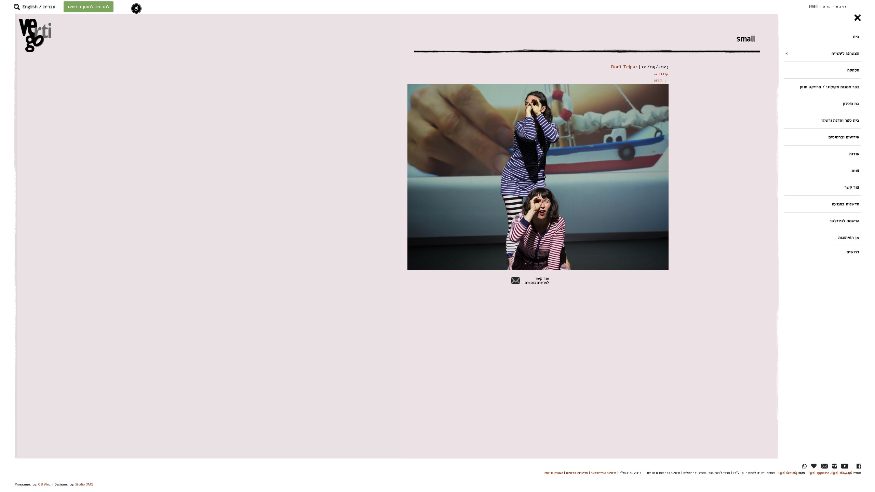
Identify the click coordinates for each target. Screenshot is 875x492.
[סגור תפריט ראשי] (822, 18)
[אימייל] (824, 466)
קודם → (661, 73)
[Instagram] (834, 466)
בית (856, 36)
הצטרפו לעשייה (845, 53)
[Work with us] (814, 466)
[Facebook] (859, 466)
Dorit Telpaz (624, 67)
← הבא (661, 80)
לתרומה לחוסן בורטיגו (88, 6)
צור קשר (852, 187)
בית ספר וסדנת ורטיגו (840, 120)
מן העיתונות (848, 237)
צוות (855, 170)
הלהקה (853, 70)
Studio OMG (84, 484)
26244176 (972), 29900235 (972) (830, 472)
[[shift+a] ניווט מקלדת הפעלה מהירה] (136, 8)
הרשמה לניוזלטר (844, 220)
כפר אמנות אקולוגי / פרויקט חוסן (829, 87)
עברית (49, 6)
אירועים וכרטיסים (844, 137)
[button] (17, 7)
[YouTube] (844, 466)
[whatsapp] (804, 466)
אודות (854, 153)
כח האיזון (851, 103)
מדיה (827, 6)
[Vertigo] (35, 35)
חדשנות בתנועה (845, 204)
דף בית (841, 6)
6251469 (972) (787, 472)
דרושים (853, 252)
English (30, 6)
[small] (538, 177)
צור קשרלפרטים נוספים (537, 281)
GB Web (44, 484)
